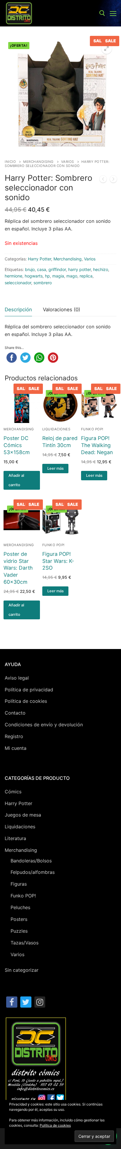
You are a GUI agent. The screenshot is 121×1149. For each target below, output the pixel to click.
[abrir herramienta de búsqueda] (102, 13)
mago (71, 275)
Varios (67, 162)
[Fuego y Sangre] (113, 180)
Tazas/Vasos (24, 943)
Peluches (20, 907)
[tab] (18, 309)
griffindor (57, 269)
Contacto (15, 713)
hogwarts (34, 275)
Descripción (18, 309)
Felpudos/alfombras (33, 872)
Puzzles (19, 931)
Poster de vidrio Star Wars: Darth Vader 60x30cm (18, 568)
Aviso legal (17, 678)
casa (41, 269)
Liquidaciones (56, 429)
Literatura (15, 838)
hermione (13, 275)
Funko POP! (92, 429)
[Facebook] (11, 1002)
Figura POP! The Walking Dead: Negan (97, 445)
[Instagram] (40, 1002)
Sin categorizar (21, 970)
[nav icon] (113, 13)
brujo (30, 269)
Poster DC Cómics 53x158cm (17, 445)
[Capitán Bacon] (103, 180)
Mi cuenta (15, 748)
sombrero (42, 282)
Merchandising (38, 162)
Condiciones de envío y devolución (44, 724)
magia (58, 275)
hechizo (100, 269)
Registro (14, 736)
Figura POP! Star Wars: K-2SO (58, 561)
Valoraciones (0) (61, 309)
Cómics (13, 792)
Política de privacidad (29, 690)
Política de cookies (26, 701)
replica (86, 275)
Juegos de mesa (23, 815)
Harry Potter (39, 258)
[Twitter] (25, 1002)
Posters (19, 919)
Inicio (10, 162)
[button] (106, 48)
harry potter (79, 269)
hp (47, 275)
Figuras (19, 884)
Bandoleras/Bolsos (31, 861)
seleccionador (18, 282)
